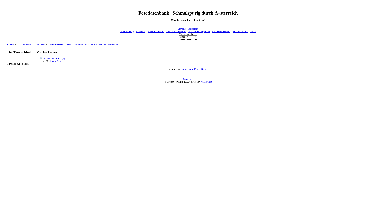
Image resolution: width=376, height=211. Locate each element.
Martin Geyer (56, 61)
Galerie (10, 44)
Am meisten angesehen (199, 31)
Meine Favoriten (240, 31)
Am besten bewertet (221, 31)
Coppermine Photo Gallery (194, 69)
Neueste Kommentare (176, 31)
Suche (253, 31)
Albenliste (140, 31)
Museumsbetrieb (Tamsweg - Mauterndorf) (67, 44)
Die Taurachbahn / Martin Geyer (105, 44)
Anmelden (193, 29)
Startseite (182, 29)
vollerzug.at (206, 82)
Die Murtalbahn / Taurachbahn (31, 44)
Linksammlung (127, 31)
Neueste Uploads (156, 31)
